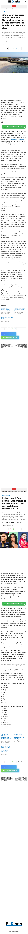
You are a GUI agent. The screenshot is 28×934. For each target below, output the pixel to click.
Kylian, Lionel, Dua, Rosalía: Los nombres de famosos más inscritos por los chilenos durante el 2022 (7, 346)
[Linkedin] (16, 48)
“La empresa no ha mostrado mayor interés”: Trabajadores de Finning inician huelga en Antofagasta (21, 346)
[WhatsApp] (13, 48)
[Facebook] (4, 48)
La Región (5, 12)
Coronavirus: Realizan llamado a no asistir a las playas (7, 317)
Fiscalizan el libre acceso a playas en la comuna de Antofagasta (19, 309)
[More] (22, 48)
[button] (2, 2)
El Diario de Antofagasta (9, 41)
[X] (7, 48)
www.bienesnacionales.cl (16, 139)
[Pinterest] (10, 48)
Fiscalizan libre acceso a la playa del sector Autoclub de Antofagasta (7, 309)
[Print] (21, 328)
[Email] (19, 48)
